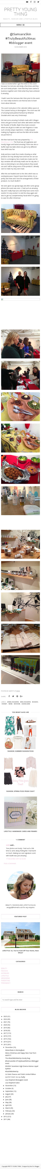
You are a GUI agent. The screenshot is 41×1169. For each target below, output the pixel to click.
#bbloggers (13, 702)
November (9, 1085)
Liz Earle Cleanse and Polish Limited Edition (20, 1074)
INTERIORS (5, 973)
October (8, 1088)
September (9, 1091)
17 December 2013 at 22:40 (16, 859)
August (7, 1094)
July (6, 1097)
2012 (5, 1116)
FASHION (4, 971)
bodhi (35, 702)
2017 (5, 1033)
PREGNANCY (5, 983)
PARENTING (5, 980)
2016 (5, 1036)
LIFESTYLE (5, 976)
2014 (5, 1042)
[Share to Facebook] (9, 696)
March (7, 1108)
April (6, 1105)
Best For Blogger (34, 1166)
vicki (8, 845)
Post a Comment (10, 863)
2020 (5, 1025)
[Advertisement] (17, 1139)
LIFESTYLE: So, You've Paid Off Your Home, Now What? (20, 952)
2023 (5, 1016)
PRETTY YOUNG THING (20, 12)
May (6, 1102)
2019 (5, 1028)
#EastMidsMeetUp (11, 1071)
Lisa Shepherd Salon (12, 1083)
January (8, 1114)
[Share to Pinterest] (17, 696)
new (11, 704)
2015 (5, 1039)
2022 (5, 1019)
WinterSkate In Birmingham (15, 1050)
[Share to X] (13, 696)
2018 (5, 1030)
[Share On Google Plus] (21, 696)
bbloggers (25, 702)
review (17, 704)
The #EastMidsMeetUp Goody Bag (17, 1058)
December (9, 1047)
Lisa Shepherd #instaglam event (16, 1080)
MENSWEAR (5, 978)
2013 (5, 1044)
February (8, 1111)
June (6, 1100)
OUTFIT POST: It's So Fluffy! (15, 1077)
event (4, 704)
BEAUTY (4, 968)
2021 (5, 1022)
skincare (26, 704)
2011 (5, 1119)
